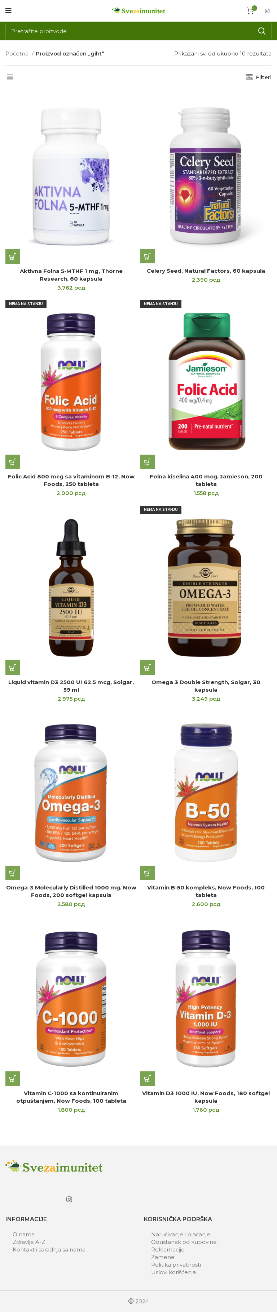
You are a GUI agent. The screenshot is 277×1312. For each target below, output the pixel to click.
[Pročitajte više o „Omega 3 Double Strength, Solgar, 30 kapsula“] (147, 667)
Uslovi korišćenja (173, 1272)
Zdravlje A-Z (29, 1242)
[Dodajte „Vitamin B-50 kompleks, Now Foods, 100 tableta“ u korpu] (147, 873)
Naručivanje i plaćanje (180, 1234)
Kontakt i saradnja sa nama (49, 1249)
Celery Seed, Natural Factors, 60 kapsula (206, 270)
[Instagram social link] (267, 10)
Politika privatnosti (176, 1264)
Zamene (163, 1257)
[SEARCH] (262, 31)
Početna (17, 53)
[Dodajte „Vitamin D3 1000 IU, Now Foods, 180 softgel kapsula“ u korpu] (147, 1078)
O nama (24, 1234)
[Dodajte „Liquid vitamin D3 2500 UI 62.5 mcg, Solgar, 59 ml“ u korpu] (12, 667)
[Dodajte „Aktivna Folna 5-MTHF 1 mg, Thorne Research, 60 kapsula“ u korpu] (12, 256)
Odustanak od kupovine (184, 1242)
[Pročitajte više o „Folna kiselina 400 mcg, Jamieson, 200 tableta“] (147, 462)
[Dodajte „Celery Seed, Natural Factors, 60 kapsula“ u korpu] (147, 256)
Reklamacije (168, 1249)
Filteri (264, 77)
